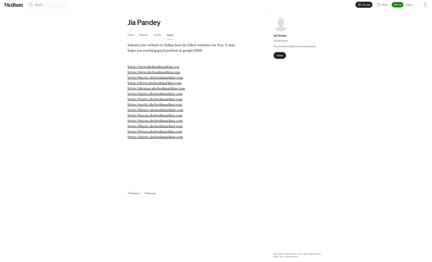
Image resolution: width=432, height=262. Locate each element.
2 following (150, 193)
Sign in (409, 4)
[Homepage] (13, 5)
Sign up (397, 4)
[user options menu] (425, 4)
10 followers (134, 193)
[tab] (131, 35)
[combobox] (51, 4)
